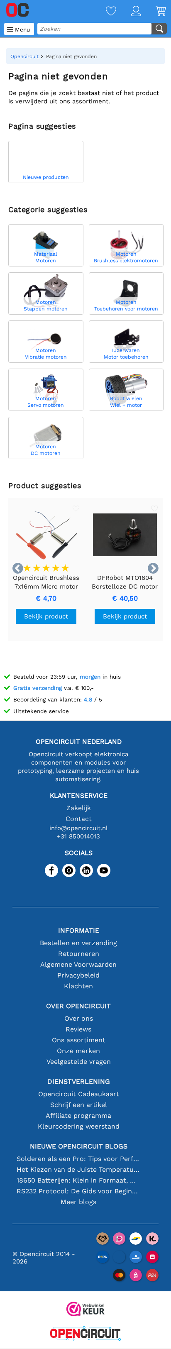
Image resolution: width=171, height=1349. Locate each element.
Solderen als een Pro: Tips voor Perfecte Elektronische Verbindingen (79, 1159)
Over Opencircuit (78, 1006)
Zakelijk (78, 808)
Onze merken (78, 1051)
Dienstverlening (78, 1081)
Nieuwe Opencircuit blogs (78, 1146)
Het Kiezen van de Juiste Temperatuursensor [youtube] (79, 1169)
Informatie (78, 930)
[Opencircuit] (85, 1334)
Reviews (78, 1029)
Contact (79, 819)
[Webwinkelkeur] (85, 1310)
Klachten (78, 986)
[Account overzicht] (128, 12)
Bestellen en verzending (78, 943)
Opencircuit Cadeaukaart (78, 1094)
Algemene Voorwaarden (78, 964)
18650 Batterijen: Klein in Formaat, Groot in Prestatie (79, 1180)
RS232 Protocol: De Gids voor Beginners (79, 1191)
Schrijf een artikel (78, 1105)
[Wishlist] (103, 12)
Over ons (78, 1018)
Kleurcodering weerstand (79, 1126)
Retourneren (78, 954)
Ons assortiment (78, 1040)
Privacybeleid (78, 975)
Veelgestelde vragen (78, 1062)
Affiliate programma (78, 1115)
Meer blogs (78, 1202)
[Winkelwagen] (153, 12)
